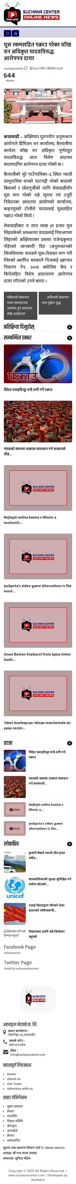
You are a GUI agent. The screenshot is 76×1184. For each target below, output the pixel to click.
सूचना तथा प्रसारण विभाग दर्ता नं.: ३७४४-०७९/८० (34, 1148)
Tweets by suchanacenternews (21, 968)
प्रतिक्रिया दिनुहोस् (19, 327)
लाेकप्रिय (11, 844)
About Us (14, 1079)
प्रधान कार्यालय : (18, 1031)
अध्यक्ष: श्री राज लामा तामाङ (20, 1153)
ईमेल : (14, 1051)
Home (11, 1074)
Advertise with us (20, 1089)
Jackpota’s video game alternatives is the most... (38, 588)
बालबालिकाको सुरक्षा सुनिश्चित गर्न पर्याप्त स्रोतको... (50, 882)
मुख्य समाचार (15, 1106)
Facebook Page (20, 947)
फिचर (10, 1135)
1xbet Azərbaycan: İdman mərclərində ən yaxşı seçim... (37, 725)
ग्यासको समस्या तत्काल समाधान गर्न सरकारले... (48, 781)
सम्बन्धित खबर (17, 338)
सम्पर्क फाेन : (17, 1041)
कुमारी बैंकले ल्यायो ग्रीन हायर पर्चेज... (47, 855)
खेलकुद (12, 1126)
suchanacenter (12, 953)
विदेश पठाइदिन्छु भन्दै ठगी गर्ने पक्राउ (28, 390)
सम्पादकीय (13, 1140)
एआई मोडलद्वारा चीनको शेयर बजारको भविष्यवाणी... (46, 908)
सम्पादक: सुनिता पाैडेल (17, 1158)
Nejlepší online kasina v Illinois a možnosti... (30, 520)
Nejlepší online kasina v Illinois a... (46, 807)
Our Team (14, 1084)
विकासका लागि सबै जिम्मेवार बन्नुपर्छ (47, 934)
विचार (10, 1111)
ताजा (8, 743)
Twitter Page (18, 962)
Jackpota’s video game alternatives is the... (46, 826)
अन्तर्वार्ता (12, 1131)
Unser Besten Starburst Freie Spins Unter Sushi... (37, 657)
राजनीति (12, 1116)
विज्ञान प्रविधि (15, 1121)
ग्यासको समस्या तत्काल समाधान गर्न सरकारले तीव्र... (34, 451)
